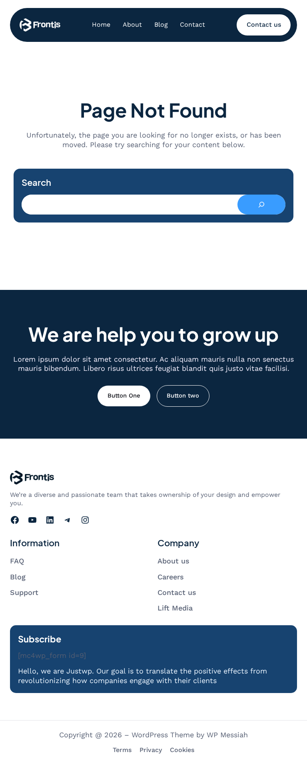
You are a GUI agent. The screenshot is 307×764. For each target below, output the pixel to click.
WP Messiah (227, 735)
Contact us (264, 24)
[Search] (261, 205)
